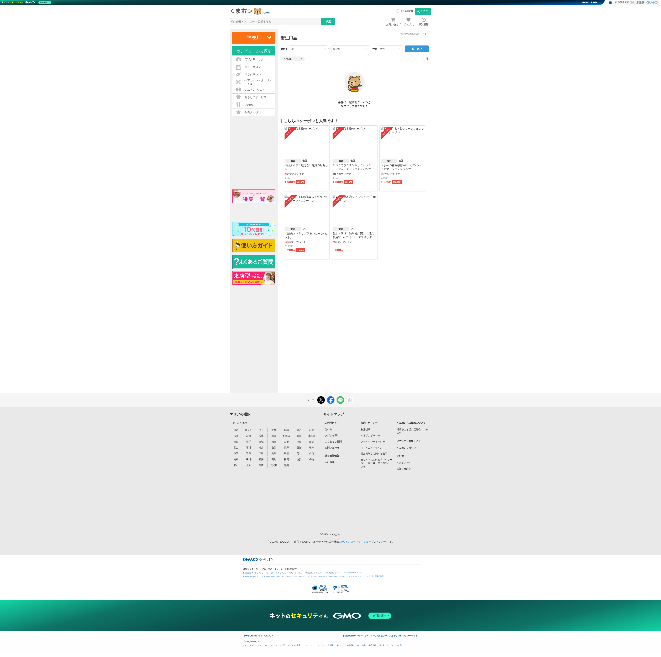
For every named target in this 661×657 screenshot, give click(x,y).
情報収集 (350, 645)
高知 (273, 459)
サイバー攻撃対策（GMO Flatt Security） (329, 576)
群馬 (311, 429)
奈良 (273, 435)
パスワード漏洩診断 (305, 573)
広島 (261, 453)
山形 (286, 441)
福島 (299, 441)
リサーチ (339, 645)
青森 (236, 441)
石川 (248, 447)
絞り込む (417, 48)
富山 (236, 447)
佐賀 (299, 459)
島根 (286, 453)
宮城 (261, 441)
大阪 (236, 435)
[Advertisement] (351, 500)
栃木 (299, 429)
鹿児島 (273, 465)
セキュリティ (309, 645)
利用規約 (365, 429)
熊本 (236, 465)
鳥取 (273, 453)
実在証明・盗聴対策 (250, 576)
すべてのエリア (241, 423)
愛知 (299, 447)
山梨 (273, 447)
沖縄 (286, 465)
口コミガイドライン (371, 447)
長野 (286, 447)
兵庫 (261, 435)
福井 (261, 447)
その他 (399, 645)
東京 (236, 429)
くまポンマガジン (406, 447)
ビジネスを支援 (294, 645)
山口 (311, 453)
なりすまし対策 (355, 576)
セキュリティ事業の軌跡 (374, 576)
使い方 (328, 429)
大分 (248, 465)
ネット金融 (361, 645)
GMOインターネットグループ (356, 541)
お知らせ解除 (404, 468)
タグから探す (332, 435)
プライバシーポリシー (373, 441)
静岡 (236, 453)
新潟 (311, 441)
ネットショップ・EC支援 (275, 645)
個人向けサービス (386, 645)
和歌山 (286, 435)
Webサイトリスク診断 (325, 573)
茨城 (286, 429)
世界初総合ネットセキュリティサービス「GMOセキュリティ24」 (268, 573)
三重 (248, 453)
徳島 (236, 459)
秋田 (273, 441)
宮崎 (261, 465)
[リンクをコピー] (350, 400)
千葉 (273, 429)
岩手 (248, 441)
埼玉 (261, 429)
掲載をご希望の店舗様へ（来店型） (412, 431)
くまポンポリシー (370, 435)
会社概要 (329, 462)
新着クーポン (252, 112)
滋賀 (299, 435)
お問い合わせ (332, 447)
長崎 (311, 459)
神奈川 (248, 429)
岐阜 (311, 447)
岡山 (299, 453)
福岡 (286, 459)
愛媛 (261, 459)
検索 (328, 21)
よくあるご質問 (333, 441)
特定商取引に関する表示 (374, 453)
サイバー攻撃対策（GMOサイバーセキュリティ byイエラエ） (286, 576)
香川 (248, 459)
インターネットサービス (252, 645)
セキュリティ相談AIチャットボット (351, 572)
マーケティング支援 (325, 645)
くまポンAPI (403, 462)
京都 (248, 435)
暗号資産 (372, 645)
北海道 (311, 435)
